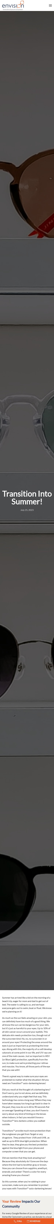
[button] (50, 5)
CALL (19, 1221)
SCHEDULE (35, 1221)
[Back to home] (13, 5)
